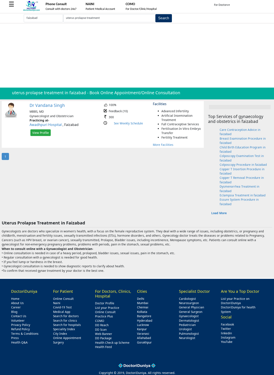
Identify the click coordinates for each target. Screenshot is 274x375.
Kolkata (142, 312)
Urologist (185, 329)
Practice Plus (104, 316)
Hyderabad (144, 320)
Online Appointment (67, 338)
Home (15, 299)
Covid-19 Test (62, 307)
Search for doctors (66, 316)
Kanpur (142, 329)
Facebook (227, 324)
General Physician (191, 307)
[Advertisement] (137, 55)
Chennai (142, 307)
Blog (14, 312)
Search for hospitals (67, 325)
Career (16, 307)
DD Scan (101, 329)
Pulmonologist (189, 334)
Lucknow (143, 325)
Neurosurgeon (189, 303)
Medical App (61, 312)
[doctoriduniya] (31, 10)
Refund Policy (20, 329)
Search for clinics (65, 320)
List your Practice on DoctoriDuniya (235, 301)
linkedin (226, 333)
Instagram (228, 337)
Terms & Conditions (25, 334)
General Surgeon (190, 312)
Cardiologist (187, 299)
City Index (60, 334)
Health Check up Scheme (112, 343)
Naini (56, 303)
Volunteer (18, 320)
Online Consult (63, 299)
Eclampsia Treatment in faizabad (242, 195)
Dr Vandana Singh (47, 105)
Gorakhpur (144, 342)
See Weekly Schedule (128, 123)
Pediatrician (187, 325)
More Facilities (163, 145)
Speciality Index (64, 329)
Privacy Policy (20, 325)
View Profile (40, 133)
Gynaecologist (189, 316)
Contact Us (18, 316)
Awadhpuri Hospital (46, 124)
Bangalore (144, 316)
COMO (99, 321)
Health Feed (103, 347)
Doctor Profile (104, 303)
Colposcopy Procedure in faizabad (243, 165)
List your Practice (107, 308)
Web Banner (103, 334)
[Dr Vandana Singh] (10, 117)
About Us (17, 303)
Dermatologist (189, 320)
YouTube (226, 342)
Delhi (140, 299)
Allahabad (144, 338)
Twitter (226, 329)
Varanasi (143, 334)
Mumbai (142, 303)
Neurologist (187, 338)
